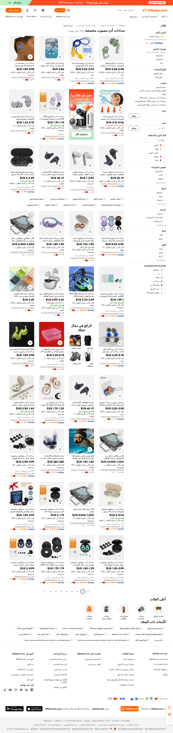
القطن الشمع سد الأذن (24, 628)
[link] (169, 707)
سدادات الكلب (98, 199)
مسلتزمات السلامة (107, 25)
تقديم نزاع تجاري (60, 669)
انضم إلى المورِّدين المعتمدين (22, 674)
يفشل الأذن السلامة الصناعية (110, 205)
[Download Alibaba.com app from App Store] (34, 708)
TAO (107, 721)
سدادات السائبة (50, 205)
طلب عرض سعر (94, 664)
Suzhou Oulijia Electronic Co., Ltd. (111, 252)
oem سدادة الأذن (69, 205)
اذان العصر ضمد (42, 634)
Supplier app (98, 709)
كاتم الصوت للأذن (141, 640)
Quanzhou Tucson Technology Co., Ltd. (81, 308)
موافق (134, 116)
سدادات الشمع (115, 199)
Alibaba (122, 25)
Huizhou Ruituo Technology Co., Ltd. (51, 252)
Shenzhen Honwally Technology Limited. (81, 258)
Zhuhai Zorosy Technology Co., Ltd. (111, 363)
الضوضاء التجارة (88, 205)
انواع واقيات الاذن (61, 634)
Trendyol (115, 721)
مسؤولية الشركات (160, 669)
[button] (68, 10)
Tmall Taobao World (73, 721)
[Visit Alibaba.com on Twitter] (21, 689)
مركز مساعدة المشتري (58, 659)
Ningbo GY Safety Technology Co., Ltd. (51, 186)
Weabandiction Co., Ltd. (54, 136)
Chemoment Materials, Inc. (22, 77)
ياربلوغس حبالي (80, 634)
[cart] (35, 11)
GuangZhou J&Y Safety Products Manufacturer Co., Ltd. (111, 81)
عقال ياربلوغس (32, 205)
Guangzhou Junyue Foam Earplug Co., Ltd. (81, 81)
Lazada (86, 721)
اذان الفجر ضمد (24, 634)
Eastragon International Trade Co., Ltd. (111, 313)
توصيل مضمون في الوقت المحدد (121, 669)
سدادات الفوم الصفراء (47, 628)
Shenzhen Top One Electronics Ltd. (51, 313)
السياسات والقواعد (126, 685)
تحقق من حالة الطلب (25, 669)
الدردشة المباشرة (60, 664)
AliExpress (48, 721)
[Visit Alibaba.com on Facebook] (32, 689)
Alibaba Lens (157, 709)
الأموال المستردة (60, 674)
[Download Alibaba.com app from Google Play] (14, 708)
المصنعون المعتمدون (93, 659)
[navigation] (147, 309)
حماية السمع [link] (68, 25)
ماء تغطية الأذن (99, 634)
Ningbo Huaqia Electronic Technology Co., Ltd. (111, 183)
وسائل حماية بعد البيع (126, 674)
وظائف (165, 674)
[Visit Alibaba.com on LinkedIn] (26, 689)
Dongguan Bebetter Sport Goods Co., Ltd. (51, 77)
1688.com (59, 721)
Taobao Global (98, 721)
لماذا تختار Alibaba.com (158, 659)
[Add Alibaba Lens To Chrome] (130, 708)
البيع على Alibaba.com (25, 659)
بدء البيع (31, 664)
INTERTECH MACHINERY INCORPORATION (21, 252)
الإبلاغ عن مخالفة (60, 687)
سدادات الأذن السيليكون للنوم (130, 628)
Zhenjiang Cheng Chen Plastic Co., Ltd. (51, 367)
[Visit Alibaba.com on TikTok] (4, 689)
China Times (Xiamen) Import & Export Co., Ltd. (81, 189)
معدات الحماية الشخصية (86, 25)
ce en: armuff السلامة (119, 634)
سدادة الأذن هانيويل (79, 199)
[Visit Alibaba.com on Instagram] (15, 689)
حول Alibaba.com (160, 653)
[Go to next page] (44, 591)
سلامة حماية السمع (36, 199)
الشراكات (30, 680)
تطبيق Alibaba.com (53, 709)
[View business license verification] (111, 729)
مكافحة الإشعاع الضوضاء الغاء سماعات (148, 634)
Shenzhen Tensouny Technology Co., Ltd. (21, 189)
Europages (125, 721)
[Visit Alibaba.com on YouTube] (10, 689)
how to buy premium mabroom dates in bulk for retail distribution (102, 640)
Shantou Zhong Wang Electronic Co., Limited (21, 308)
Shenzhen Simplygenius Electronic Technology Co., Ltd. (111, 133)
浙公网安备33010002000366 (130, 729)
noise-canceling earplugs (71, 628)
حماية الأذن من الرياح (58, 199)
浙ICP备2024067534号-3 (155, 729)
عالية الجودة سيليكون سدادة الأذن (100, 628)
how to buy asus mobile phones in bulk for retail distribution (47, 640)
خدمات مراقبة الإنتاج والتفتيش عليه (120, 680)
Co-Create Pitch (161, 664)
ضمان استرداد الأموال (125, 664)
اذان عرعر (158, 640)
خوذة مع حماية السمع (155, 628)
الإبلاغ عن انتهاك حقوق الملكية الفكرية (55, 681)
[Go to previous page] (88, 591)
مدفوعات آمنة (128, 659)
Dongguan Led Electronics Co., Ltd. (21, 130)
